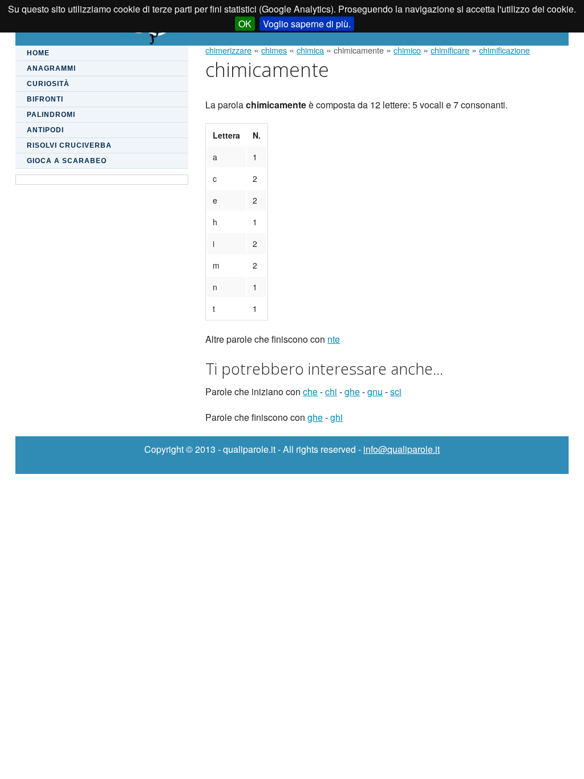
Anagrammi (51, 68)
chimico (407, 50)
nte (333, 339)
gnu (375, 391)
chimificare (450, 50)
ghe (352, 391)
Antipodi (45, 130)
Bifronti (45, 99)
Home (38, 53)
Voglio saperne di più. (307, 23)
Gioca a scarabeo (67, 161)
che (310, 391)
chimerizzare (228, 50)
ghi (336, 417)
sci (396, 391)
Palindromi (51, 115)
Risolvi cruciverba (69, 145)
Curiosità (48, 84)
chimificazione (504, 50)
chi (331, 391)
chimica (310, 50)
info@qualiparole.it (401, 449)
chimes (274, 50)
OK (245, 23)
